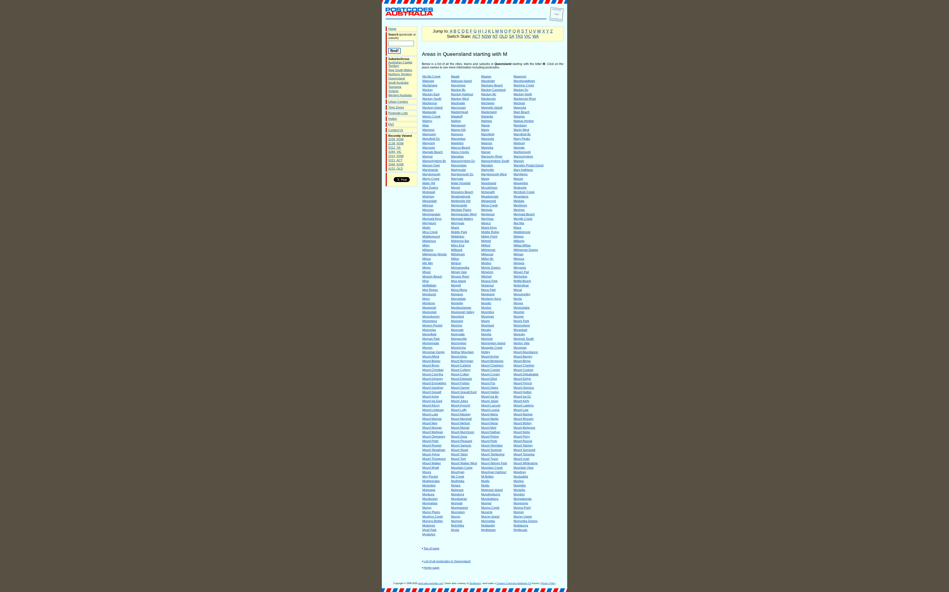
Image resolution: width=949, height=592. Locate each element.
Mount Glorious (524, 387)
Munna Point (522, 508)
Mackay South (431, 99)
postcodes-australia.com (430, 583)
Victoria (393, 91)
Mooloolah (429, 312)
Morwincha (458, 347)
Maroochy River (491, 156)
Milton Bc (487, 259)
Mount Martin (490, 419)
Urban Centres (398, 101)
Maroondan (459, 165)
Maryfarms (521, 174)
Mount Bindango (492, 361)
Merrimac (487, 219)
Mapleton (457, 143)
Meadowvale (489, 196)
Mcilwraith (488, 192)
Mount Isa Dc (522, 396)
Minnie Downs (490, 267)
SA (511, 36)
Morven (427, 347)
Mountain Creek (492, 468)
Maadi (455, 76)
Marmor (427, 156)
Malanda (487, 116)
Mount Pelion (490, 436)
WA (535, 36)
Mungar (486, 503)
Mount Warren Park (494, 463)
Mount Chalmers (492, 365)
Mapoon (486, 143)
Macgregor (458, 85)
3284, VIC (395, 152)
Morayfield (429, 334)
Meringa (519, 210)
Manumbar (458, 139)
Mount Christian (433, 370)
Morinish (487, 339)
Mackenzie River (525, 99)
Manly (485, 130)
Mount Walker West (464, 463)
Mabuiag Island (461, 81)
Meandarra (521, 196)
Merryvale (457, 223)
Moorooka (429, 330)
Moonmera (429, 321)
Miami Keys (489, 227)
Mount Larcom (490, 405)
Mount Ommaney (433, 436)
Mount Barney (523, 356)
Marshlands (430, 170)
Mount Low (521, 410)
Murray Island (490, 516)
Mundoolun (430, 499)
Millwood (487, 254)
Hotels (392, 119)
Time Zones (396, 107)
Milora (426, 259)
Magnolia (520, 107)
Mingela (519, 263)
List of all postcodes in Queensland (447, 561)
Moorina (456, 325)
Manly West (521, 130)
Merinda (486, 210)
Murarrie (487, 512)
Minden (486, 263)
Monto (518, 299)
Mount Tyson (489, 459)
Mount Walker (431, 463)
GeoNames (475, 583)
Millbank (456, 250)
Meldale (519, 201)
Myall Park (429, 530)
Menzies (428, 210)
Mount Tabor (459, 454)
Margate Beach (432, 152)
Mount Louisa (490, 410)
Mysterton (428, 534)
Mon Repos (430, 290)
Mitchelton (520, 276)
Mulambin (429, 485)
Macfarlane (429, 85)
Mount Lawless (524, 405)
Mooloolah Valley (462, 312)
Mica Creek (430, 232)
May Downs (430, 187)
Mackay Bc (458, 90)
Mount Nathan (490, 432)
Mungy (426, 508)
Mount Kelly (521, 401)
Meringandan (431, 214)
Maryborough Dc (462, 174)
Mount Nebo (522, 432)
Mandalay (520, 125)
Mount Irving (430, 396)
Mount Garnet (460, 387)
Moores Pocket (432, 325)
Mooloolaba (522, 307)
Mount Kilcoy (431, 405)
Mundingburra (490, 494)
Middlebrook (522, 232)
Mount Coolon (490, 370)
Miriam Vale (459, 272)
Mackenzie (488, 99)
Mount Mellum (460, 423)
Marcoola (428, 147)
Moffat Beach (522, 281)
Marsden (487, 165)
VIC (527, 36)
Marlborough (522, 152)
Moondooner (431, 316)
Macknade (458, 103)
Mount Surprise (491, 450)
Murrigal (456, 521)
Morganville (459, 339)
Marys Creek (430, 179)
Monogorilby (522, 294)
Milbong (519, 241)
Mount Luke (430, 414)
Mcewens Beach (462, 192)
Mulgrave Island (492, 490)
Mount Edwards (461, 379)
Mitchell (486, 276)
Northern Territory (400, 74)
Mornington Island (493, 343)
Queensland (396, 78)
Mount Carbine (461, 365)
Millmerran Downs (526, 250)
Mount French (523, 383)
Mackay (427, 90)
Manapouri (458, 125)
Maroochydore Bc (434, 161)
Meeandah (429, 201)
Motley (485, 352)
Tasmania (394, 87)
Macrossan (458, 107)
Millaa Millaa (522, 245)
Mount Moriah (460, 427)
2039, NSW (396, 139)
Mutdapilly (488, 525)
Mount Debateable (526, 374)
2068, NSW (396, 164)
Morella (486, 334)
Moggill (456, 285)
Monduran (429, 294)
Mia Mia (519, 223)
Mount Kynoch (460, 405)
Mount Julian (489, 401)
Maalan (486, 76)
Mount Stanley (523, 445)
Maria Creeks (460, 152)
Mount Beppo (431, 361)
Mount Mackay (461, 414)
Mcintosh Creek (524, 192)
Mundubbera (489, 499)
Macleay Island (432, 107)
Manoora (457, 134)
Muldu (485, 485)
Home (392, 29)
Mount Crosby (490, 374)
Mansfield (487, 134)
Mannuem (429, 134)
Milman (518, 254)
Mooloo (486, 307)
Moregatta (458, 334)
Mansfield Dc (431, 139)
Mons (426, 299)
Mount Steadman (433, 450)
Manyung (428, 143)
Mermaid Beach (524, 214)
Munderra (457, 494)
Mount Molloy (523, 423)
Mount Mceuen (524, 419)
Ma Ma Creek (431, 76)
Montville (457, 303)
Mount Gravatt (431, 392)
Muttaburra (521, 525)
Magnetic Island (491, 107)
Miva (425, 281)
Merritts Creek (523, 219)
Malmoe (486, 121)
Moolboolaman (461, 307)
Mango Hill (458, 130)
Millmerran (488, 250)
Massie (518, 179)
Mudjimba (457, 481)
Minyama (520, 267)
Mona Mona (459, 290)
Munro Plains (431, 512)
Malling (456, 121)
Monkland (488, 294)
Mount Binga (522, 361)
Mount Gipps (489, 387)
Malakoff (456, 116)
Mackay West (460, 99)
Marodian (457, 156)
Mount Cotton (460, 374)
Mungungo (521, 503)
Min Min (427, 263)
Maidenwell (489, 112)
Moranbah (520, 330)
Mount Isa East (432, 401)
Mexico (486, 223)
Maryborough (431, 174)
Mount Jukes (459, 401)
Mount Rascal (523, 441)
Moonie (519, 316)
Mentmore (520, 205)
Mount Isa (457, 396)
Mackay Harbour (462, 94)
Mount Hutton (523, 392)
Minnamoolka (460, 267)
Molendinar (521, 285)
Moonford (457, 316)
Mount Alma (459, 356)
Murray (455, 516)
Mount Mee (429, 423)
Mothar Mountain (462, 352)
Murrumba (488, 521)
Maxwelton (521, 183)
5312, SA (394, 147)
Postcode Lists (398, 113)
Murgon (519, 512)
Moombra (487, 312)
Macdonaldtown (524, 81)
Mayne (455, 187)
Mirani (426, 272)
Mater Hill (428, 183)
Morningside (430, 343)
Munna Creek (490, 508)
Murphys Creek (432, 516)
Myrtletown (488, 530)
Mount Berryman (462, 361)
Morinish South (524, 339)
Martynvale (458, 170)
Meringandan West (463, 214)
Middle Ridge (490, 232)
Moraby (486, 330)
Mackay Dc (521, 90)
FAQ (391, 124)
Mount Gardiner (432, 387)
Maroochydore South (495, 161)
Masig (485, 179)
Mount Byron (430, 365)
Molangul (487, 285)
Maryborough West (494, 174)
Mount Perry (522, 436)
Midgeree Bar (460, 241)
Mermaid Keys (432, 219)
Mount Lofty (459, 410)
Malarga (519, 116)
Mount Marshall (461, 419)
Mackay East (430, 94)
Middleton (457, 236)
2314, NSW (396, 156)
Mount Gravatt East (463, 392)
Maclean (519, 103)
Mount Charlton (524, 365)
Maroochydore (523, 156)
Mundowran (459, 499)
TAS (519, 36)
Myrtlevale (520, 530)
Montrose (428, 303)
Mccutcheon (489, 187)
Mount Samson (461, 445)
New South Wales (400, 70)
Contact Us (395, 130)
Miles (426, 245)
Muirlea (519, 481)
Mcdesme (520, 187)
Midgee (519, 236)
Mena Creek (489, 205)
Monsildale (458, 299)
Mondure (457, 294)
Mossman (520, 347)
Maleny (427, 121)
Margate (519, 147)
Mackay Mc (488, 94)
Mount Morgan (432, 427)
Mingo (426, 267)
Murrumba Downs (526, 521)
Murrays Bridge (432, 521)
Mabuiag (428, 81)
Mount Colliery (461, 370)
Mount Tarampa (524, 454)
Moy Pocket (430, 476)
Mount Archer (490, 356)
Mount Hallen (490, 392)
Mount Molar (489, 423)
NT (495, 36)
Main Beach (522, 112)
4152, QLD (395, 168)
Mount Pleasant (461, 441)
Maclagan (488, 103)
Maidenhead (459, 112)
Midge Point (489, 236)
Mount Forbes (460, 383)
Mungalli (457, 503)
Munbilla (519, 490)
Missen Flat (521, 272)
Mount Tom (458, 459)
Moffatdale (429, 285)
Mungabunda (523, 499)
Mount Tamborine (493, 454)
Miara (517, 227)
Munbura (428, 494)
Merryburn (429, 223)
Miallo (426, 227)
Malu (425, 125)
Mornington (458, 343)
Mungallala (429, 503)
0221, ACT (395, 160)
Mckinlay (428, 196)
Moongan (487, 316)
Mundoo (519, 494)
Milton (455, 259)
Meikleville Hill (461, 201)
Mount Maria (489, 414)
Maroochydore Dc (463, 161)
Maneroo (428, 130)
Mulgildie (520, 485)
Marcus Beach (460, 147)
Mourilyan (457, 472)
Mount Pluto (489, 441)
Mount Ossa (459, 436)
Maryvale (457, 179)
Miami (455, 227)
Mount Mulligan (432, 432)
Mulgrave (457, 490)
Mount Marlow (523, 414)
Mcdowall (428, 192)
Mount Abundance (526, 352)
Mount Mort (488, 427)
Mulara (455, 485)
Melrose (427, 205)
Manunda (487, 139)
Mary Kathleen (523, 170)
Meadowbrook (460, 196)
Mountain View (524, 468)
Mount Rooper (432, 445)
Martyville (487, 170)
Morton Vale (522, 343)
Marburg (519, 143)
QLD (503, 36)
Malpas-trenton (524, 121)
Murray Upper (523, 516)
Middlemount (431, 236)
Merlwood (488, 214)
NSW (486, 36)
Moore (485, 321)
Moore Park (521, 321)
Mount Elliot (489, 379)
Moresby (519, 334)
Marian (486, 152)
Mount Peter (430, 441)
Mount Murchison (462, 432)
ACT (476, 36)
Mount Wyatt (430, 468)
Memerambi (459, 205)
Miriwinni (487, 272)
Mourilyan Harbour (493, 472)
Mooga (518, 303)
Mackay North (523, 94)
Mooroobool (522, 325)
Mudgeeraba (431, 481)
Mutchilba (457, 525)
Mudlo (485, 481)
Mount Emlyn (522, 379)
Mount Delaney (432, 379)
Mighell (486, 241)
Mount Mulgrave (524, 427)
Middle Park (459, 232)
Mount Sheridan (492, 445)
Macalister (488, 81)
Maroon (519, 161)
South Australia (398, 82)
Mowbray (520, 472)
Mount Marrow (432, 419)
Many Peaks (522, 139)
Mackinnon (429, 103)
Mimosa (519, 259)
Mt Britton (487, 476)
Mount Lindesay (433, 410)
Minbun (456, 263)
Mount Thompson (434, 459)
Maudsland (488, 183)
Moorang (457, 321)
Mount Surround (524, 450)
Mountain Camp (462, 468)
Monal (518, 290)
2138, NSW (396, 143)
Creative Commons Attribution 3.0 (513, 583)
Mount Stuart (459, 450)
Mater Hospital (461, 183)
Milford (485, 245)
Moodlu (486, 303)
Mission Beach (432, 276)
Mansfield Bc (522, 134)
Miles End (457, 245)
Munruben (458, 512)
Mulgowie (428, 490)
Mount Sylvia (431, 454)
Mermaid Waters (462, 219)
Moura (426, 472)
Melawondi (488, 201)
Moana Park (489, 281)
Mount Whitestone (526, 463)
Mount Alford (430, 356)
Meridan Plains (461, 210)
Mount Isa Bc (489, 396)
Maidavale (429, 112)
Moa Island (458, 281)
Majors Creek (431, 116)
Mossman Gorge (433, 352)
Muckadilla (521, 476)
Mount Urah (521, 459)
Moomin (519, 312)
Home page (431, 568)
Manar (485, 125)
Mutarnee (428, 525)
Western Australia (400, 95)
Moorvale (457, 330)
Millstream (458, 254)
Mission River (460, 276)
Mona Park (488, 290)
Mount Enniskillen (434, 383)
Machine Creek (524, 85)
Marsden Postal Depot (528, 165)
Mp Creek (457, 476)
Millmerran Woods (434, 254)
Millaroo (427, 250)
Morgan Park (431, 339)
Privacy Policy (548, 583)
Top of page (431, 548)
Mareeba (487, 147)
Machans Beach (492, 85)
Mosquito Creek (491, 347)
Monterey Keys (491, 299)
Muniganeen (459, 508)
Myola (455, 530)
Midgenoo (429, 241)
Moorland (487, 325)
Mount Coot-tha (432, 374)
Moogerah (429, 307)
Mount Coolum (523, 370)
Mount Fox (488, 383)
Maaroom (520, 76)
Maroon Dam (431, 165)
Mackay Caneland (493, 90)
